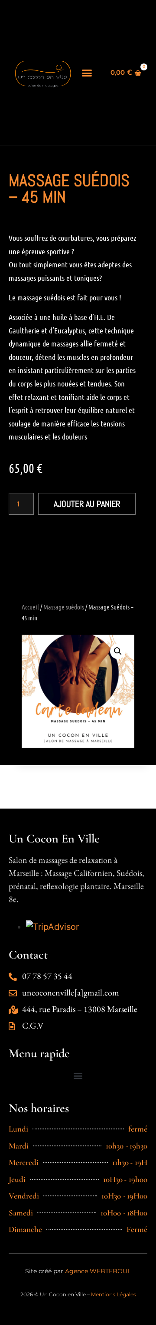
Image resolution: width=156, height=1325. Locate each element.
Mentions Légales (113, 1294)
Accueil (30, 607)
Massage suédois (63, 607)
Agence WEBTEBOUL (98, 1271)
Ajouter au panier (87, 503)
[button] (87, 73)
